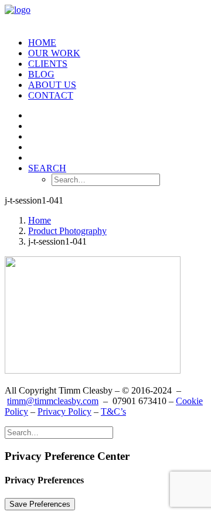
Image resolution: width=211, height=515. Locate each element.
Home (42, 43)
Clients (47, 64)
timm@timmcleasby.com (52, 401)
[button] (47, 168)
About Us (52, 85)
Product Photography (67, 231)
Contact (50, 95)
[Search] (59, 432)
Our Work (54, 53)
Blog (41, 74)
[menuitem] (117, 43)
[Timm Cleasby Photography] (105, 16)
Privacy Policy (64, 411)
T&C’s (113, 411)
